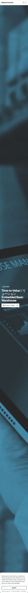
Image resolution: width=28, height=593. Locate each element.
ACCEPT (14, 588)
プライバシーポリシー (6, 591)
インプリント (23, 591)
